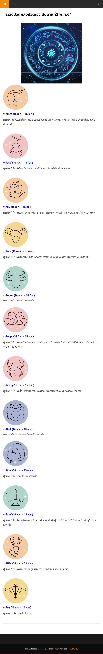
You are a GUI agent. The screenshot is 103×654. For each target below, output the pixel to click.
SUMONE (74, 649)
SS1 (57, 649)
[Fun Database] (4, 4)
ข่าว (14, 4)
